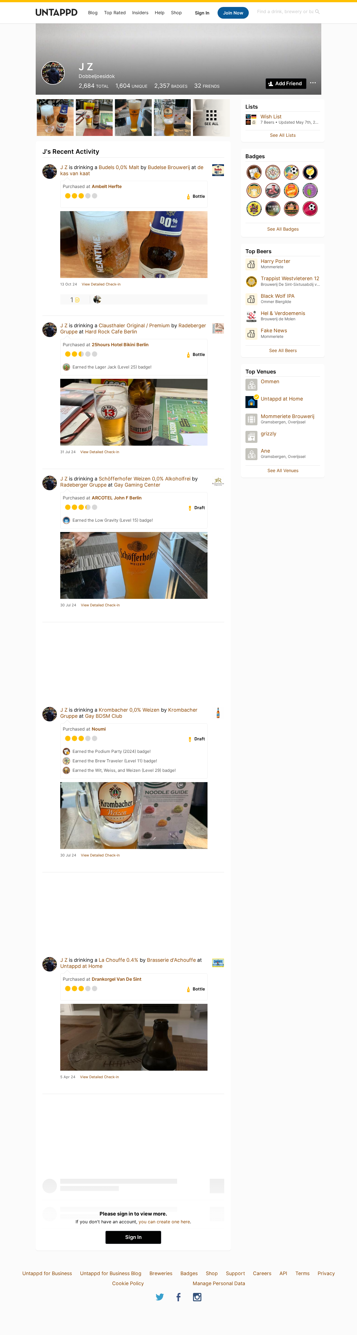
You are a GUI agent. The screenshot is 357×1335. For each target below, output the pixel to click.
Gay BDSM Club (103, 716)
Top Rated (115, 12)
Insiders (140, 12)
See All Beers (283, 350)
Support (235, 1273)
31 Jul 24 (68, 452)
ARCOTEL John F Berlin (117, 498)
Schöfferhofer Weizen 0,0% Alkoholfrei (144, 479)
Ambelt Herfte (107, 186)
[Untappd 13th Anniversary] (272, 173)
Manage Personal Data (219, 1283)
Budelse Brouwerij (169, 167)
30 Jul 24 (68, 605)
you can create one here (164, 1221)
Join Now (233, 13)
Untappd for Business (47, 1273)
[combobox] (288, 11)
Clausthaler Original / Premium (134, 325)
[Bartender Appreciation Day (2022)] (291, 209)
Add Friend (288, 83)
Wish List (271, 116)
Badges (189, 1273)
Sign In (202, 13)
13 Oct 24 (68, 284)
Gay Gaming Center (137, 485)
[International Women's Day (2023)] (272, 191)
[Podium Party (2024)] (254, 173)
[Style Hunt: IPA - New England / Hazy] (310, 191)
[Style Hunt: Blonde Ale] (254, 209)
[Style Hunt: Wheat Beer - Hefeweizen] (291, 191)
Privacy (326, 1273)
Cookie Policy (128, 1283)
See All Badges (283, 229)
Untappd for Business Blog (110, 1273)
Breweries (160, 1273)
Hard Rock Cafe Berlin (111, 332)
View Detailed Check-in (101, 284)
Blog (93, 12)
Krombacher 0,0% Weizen (129, 710)
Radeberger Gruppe (83, 485)
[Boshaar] (97, 299)
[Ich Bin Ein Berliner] (254, 191)
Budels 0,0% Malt (119, 167)
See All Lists (283, 135)
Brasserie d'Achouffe (171, 960)
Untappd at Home (81, 966)
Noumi (99, 729)
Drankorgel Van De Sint (116, 979)
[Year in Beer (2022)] (272, 209)
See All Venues (282, 470)
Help (160, 12)
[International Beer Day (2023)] (310, 173)
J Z (63, 167)
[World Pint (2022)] (310, 209)
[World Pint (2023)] (291, 173)
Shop (176, 12)
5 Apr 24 (67, 1077)
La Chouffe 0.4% (118, 960)
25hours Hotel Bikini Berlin (120, 344)
